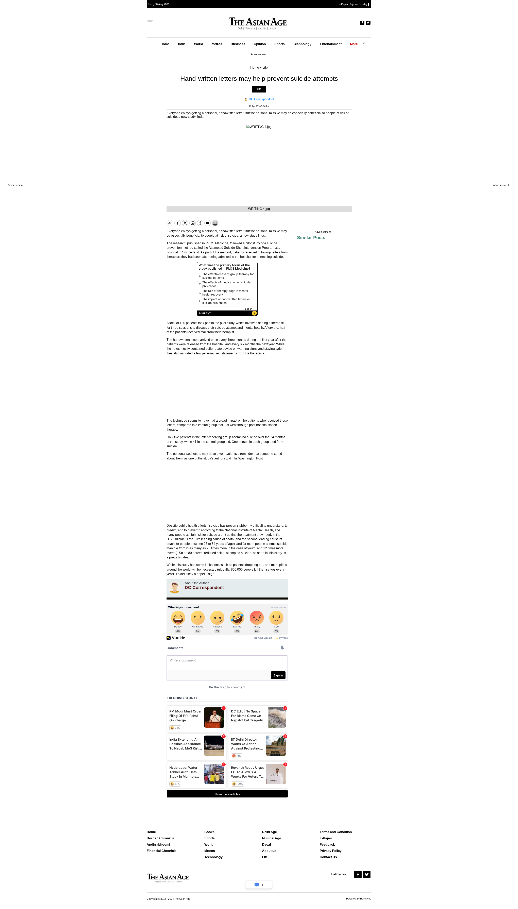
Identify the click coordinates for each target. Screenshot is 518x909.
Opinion (260, 44)
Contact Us (328, 857)
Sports (279, 44)
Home (165, 44)
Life (259, 89)
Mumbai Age (271, 838)
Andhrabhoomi (158, 844)
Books (209, 832)
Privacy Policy (331, 851)
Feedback (327, 844)
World (198, 44)
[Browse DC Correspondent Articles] (175, 587)
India (182, 44)
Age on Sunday (359, 4)
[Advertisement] (227, 387)
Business (238, 44)
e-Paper (343, 4)
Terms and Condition (336, 832)
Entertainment (331, 44)
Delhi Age (269, 832)
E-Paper (326, 838)
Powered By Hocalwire (358, 898)
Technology (302, 44)
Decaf (266, 844)
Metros (217, 44)
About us (269, 851)
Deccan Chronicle (160, 838)
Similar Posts (311, 237)
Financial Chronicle (161, 851)
